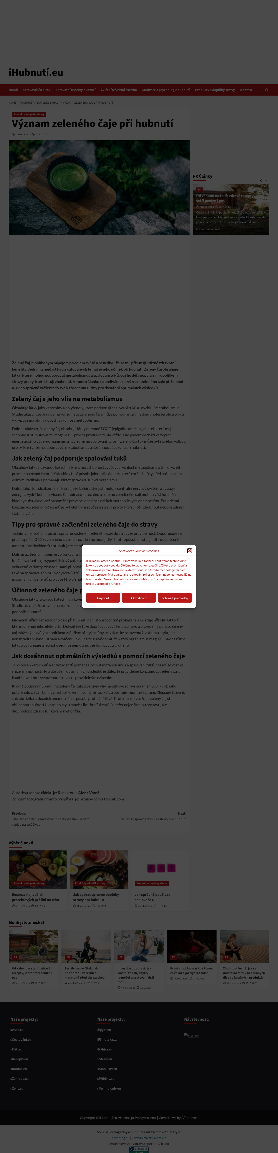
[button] (189, 551)
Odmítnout (139, 598)
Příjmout (103, 598)
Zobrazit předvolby (174, 598)
